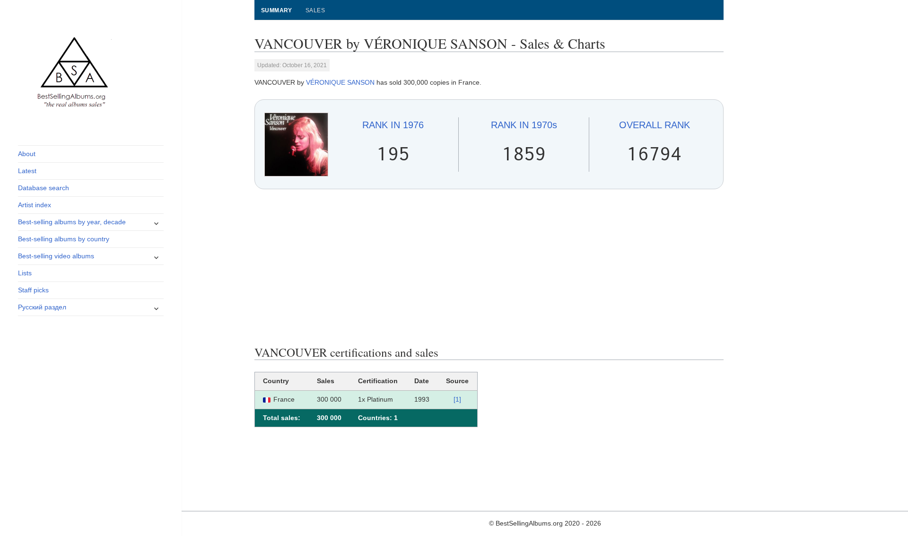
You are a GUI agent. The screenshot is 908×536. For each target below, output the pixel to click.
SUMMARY (276, 10)
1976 (393, 125)
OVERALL (654, 125)
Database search (43, 188)
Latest (27, 171)
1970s (524, 125)
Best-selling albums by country (63, 239)
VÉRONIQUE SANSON (340, 82)
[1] (457, 399)
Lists (25, 273)
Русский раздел (42, 307)
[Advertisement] (489, 267)
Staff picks (33, 290)
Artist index (34, 205)
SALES (315, 10)
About (26, 154)
